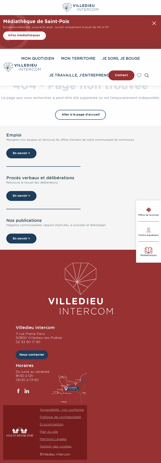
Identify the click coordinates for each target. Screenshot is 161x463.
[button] (147, 75)
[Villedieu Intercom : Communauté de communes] (22, 67)
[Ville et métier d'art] (20, 432)
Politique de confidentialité (60, 417)
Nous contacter (31, 354)
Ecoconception (52, 424)
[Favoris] (139, 75)
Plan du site (49, 431)
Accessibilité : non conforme (62, 409)
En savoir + (21, 153)
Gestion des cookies (55, 446)
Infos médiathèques (24, 35)
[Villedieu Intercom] (80, 289)
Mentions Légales (53, 439)
